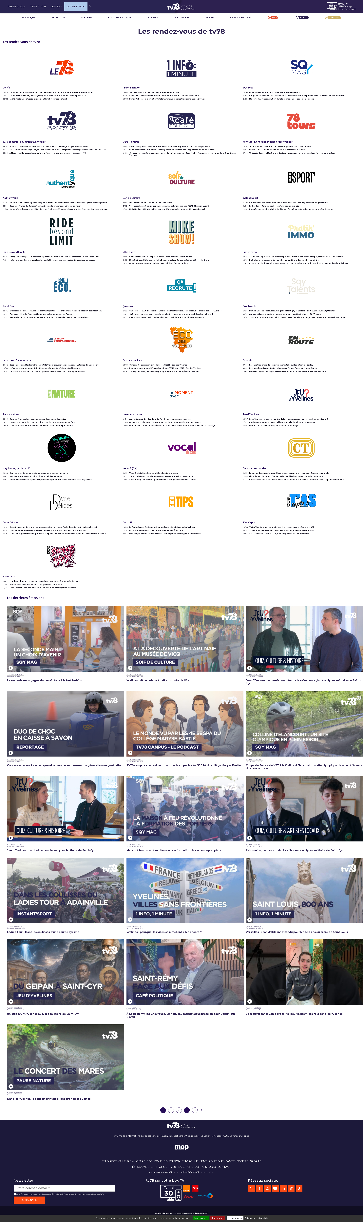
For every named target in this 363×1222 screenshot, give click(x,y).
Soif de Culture (131, 198)
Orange (348, 6)
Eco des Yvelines (132, 360)
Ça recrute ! (129, 306)
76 (195, 1110)
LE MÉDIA (56, 6)
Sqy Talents (250, 306)
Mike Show (129, 252)
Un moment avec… (133, 414)
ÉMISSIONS (139, 1166)
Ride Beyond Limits (14, 252)
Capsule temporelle (254, 468)
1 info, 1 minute (131, 87)
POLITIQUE (28, 17)
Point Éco (8, 306)
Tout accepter (200, 1218)
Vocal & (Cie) (130, 468)
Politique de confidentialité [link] (256, 1218)
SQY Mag (248, 87)
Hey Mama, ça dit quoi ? (16, 468)
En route (248, 360)
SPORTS (153, 17)
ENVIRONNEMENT (241, 17)
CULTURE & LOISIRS (120, 17)
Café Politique (131, 141)
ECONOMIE (58, 17)
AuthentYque (10, 198)
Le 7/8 (6, 87)
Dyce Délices (10, 522)
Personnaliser (235, 1218)
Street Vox (9, 576)
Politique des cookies (204, 1172)
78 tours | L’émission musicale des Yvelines (268, 141)
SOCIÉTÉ (86, 17)
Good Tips (129, 522)
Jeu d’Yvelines (251, 414)
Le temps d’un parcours (17, 360)
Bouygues (350, 9)
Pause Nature (11, 414)
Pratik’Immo (250, 252)
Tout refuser (218, 1218)
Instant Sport (250, 198)
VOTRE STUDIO (76, 6)
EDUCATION (182, 17)
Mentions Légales (157, 1172)
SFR (340, 6)
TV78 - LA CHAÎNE (181, 1166)
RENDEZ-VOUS (17, 6)
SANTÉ (209, 17)
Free (341, 9)
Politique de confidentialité (180, 1172)
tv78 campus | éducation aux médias (24, 141)
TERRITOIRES (38, 6)
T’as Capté (249, 522)
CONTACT (224, 1166)
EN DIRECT (109, 1161)
